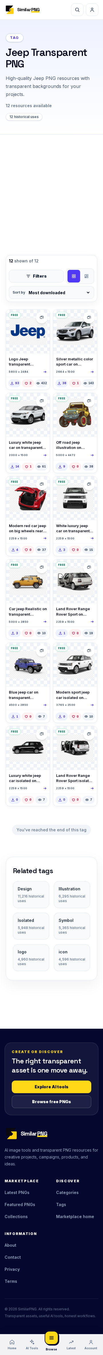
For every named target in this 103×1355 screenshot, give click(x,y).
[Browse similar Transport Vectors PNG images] (89, 401)
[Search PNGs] (77, 9)
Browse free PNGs (51, 1101)
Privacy (12, 1269)
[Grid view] (74, 276)
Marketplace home (75, 1216)
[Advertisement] (51, 189)
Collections (16, 1216)
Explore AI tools (51, 1086)
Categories (67, 1192)
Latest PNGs (17, 1192)
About (10, 1245)
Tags (61, 1204)
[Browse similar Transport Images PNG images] (89, 317)
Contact (13, 1257)
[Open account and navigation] (92, 9)
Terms (11, 1281)
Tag (14, 38)
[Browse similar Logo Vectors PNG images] (41, 317)
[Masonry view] (86, 276)
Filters (40, 276)
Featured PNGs (20, 1204)
